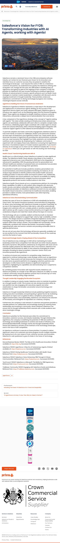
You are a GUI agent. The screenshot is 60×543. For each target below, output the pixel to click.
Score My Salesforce (31, 6)
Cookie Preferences (15, 540)
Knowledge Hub (14, 11)
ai (11, 375)
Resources (7, 11)
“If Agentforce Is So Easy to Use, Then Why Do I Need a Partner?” (23, 395)
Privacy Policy (5, 540)
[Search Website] (16, 7)
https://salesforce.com (18, 349)
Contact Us (46, 6)
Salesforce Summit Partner (36, 2)
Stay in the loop (9, 468)
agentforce (6, 375)
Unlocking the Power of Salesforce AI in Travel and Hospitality (22, 387)
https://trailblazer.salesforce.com (23, 369)
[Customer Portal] (20, 7)
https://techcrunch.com (20, 364)
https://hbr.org (16, 344)
